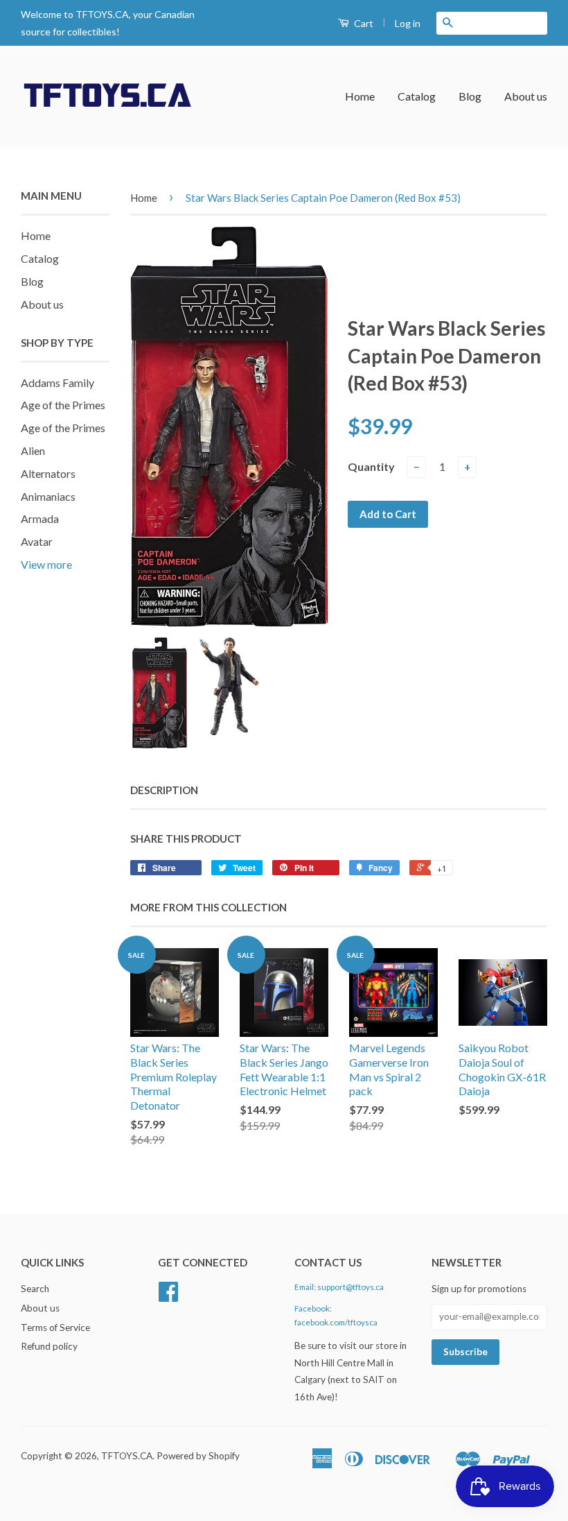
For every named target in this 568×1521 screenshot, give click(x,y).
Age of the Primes (63, 404)
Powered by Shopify (198, 1455)
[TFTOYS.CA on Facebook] (168, 1296)
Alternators (48, 473)
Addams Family (57, 382)
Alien (33, 450)
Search (35, 1288)
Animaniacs (48, 496)
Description (164, 790)
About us (525, 96)
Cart (362, 23)
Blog (470, 96)
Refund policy (49, 1346)
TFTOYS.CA (126, 1455)
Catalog (417, 96)
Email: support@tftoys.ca (339, 1286)
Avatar (37, 541)
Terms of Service (55, 1327)
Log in (407, 23)
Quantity (371, 466)
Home (360, 96)
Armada (40, 518)
